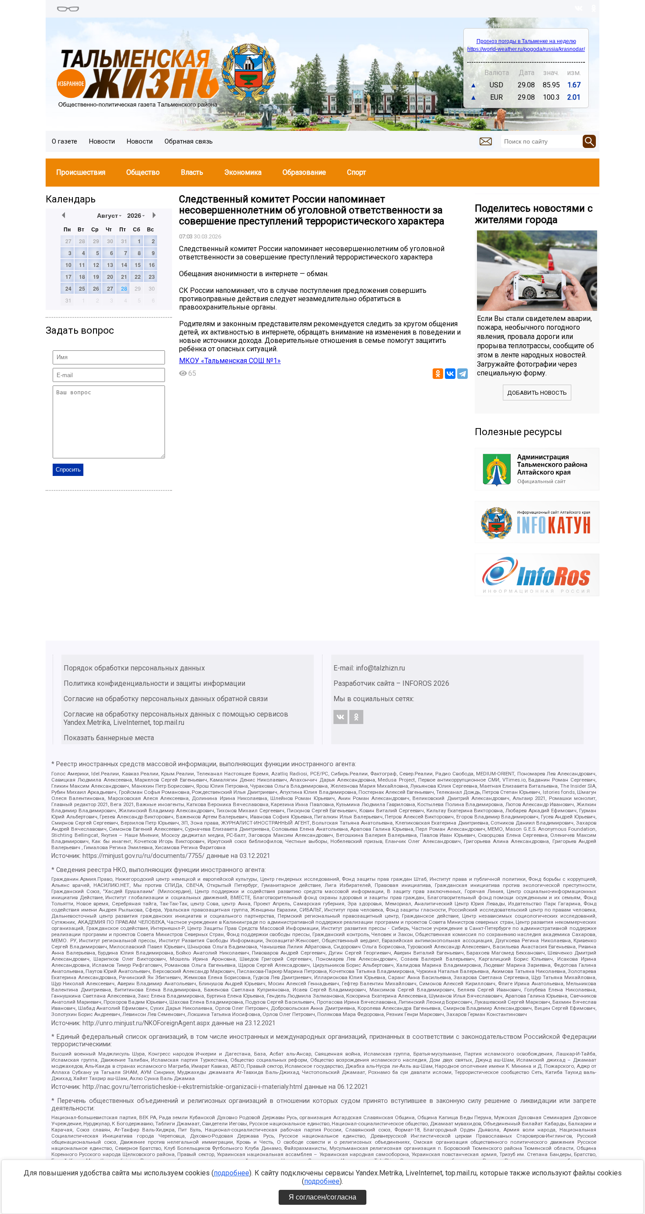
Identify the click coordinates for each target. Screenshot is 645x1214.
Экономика (243, 172)
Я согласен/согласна (322, 1197)
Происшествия (80, 172)
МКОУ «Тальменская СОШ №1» (230, 361)
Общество (143, 172)
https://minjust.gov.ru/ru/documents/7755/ (143, 856)
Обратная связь (189, 141)
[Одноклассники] (438, 373)
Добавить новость (537, 392)
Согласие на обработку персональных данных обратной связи (166, 699)
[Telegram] (462, 373)
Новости (102, 141)
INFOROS (417, 683)
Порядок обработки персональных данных (134, 668)
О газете (64, 141)
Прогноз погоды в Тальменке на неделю (526, 41)
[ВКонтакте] (450, 373)
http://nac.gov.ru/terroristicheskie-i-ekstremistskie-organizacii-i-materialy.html (192, 1087)
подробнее (231, 1173)
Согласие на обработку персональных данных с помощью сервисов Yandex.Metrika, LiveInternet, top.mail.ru (176, 718)
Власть (192, 172)
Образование (304, 172)
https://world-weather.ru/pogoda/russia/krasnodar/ (526, 49)
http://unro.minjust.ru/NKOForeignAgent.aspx (146, 1023)
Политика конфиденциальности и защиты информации (154, 683)
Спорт (356, 172)
